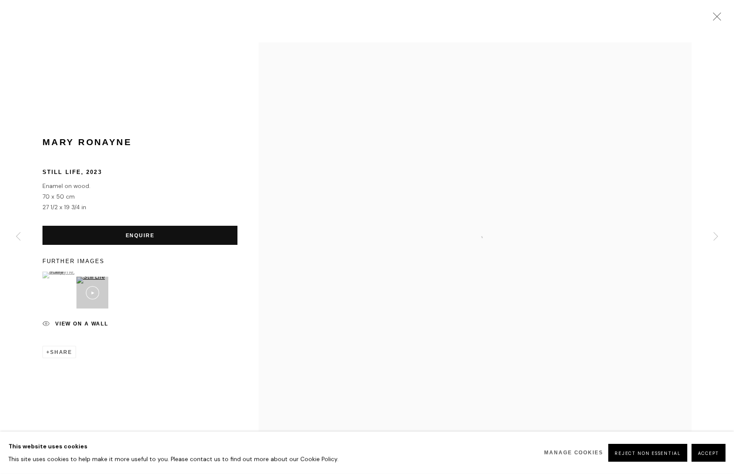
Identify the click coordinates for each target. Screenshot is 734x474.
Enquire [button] (140, 235)
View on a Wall (81, 324)
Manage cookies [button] (573, 453)
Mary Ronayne (87, 142)
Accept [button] (708, 453)
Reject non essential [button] (647, 453)
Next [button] (715, 237)
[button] (58, 275)
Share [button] (61, 352)
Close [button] (715, 19)
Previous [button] (18, 237)
